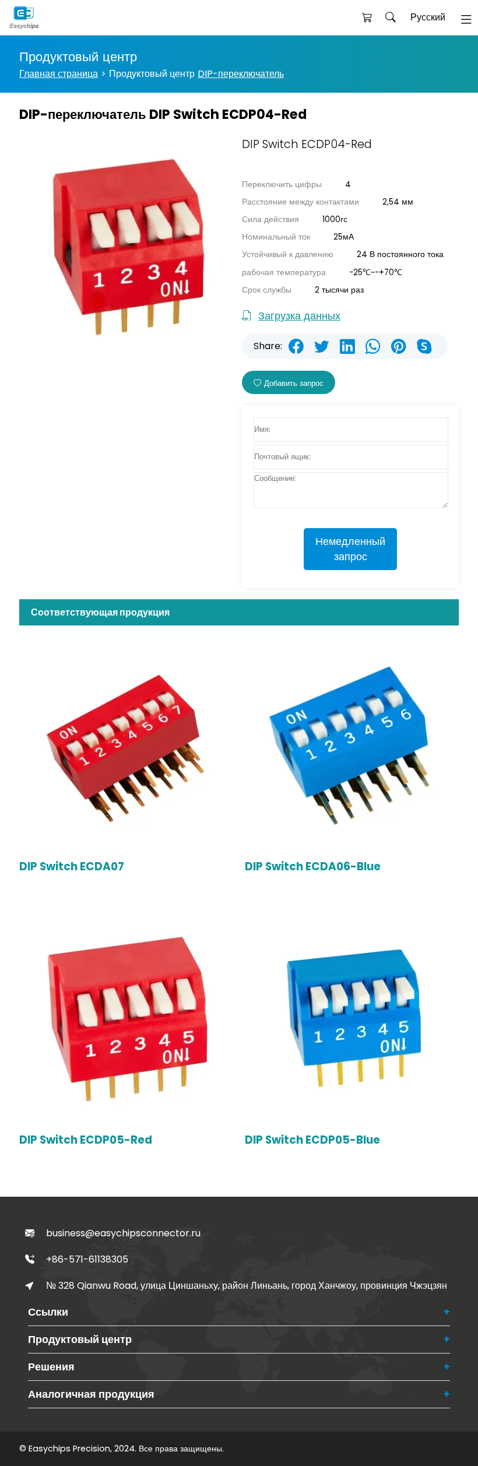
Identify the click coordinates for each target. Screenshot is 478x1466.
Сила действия (270, 219)
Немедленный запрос (350, 549)
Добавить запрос (294, 383)
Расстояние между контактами (300, 202)
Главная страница (58, 73)
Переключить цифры (282, 184)
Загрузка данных (299, 316)
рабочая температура (284, 272)
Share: (268, 346)
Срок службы (266, 290)
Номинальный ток (276, 236)
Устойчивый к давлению (287, 254)
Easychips (44, 17)
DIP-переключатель (241, 73)
